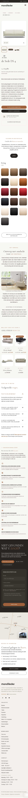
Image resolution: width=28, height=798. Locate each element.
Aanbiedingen (4, 721)
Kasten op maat (5, 741)
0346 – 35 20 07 (23, 1)
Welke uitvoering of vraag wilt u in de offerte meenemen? (14, 590)
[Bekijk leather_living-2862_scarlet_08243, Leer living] (23, 192)
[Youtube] (9, 698)
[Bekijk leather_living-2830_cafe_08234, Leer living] (14, 202)
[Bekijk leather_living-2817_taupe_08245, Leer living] (23, 202)
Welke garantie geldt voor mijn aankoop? (9, 408)
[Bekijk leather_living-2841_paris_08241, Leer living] (5, 202)
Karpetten (3, 714)
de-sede (17, 12)
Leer (14, 155)
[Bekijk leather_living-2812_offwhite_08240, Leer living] (5, 212)
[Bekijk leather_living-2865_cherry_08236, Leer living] (5, 192)
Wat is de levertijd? (8, 394)
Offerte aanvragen (5, 748)
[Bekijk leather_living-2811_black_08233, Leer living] (14, 212)
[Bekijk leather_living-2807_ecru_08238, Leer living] (23, 212)
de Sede (15, 79)
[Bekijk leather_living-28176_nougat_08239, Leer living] (5, 172)
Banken (3, 705)
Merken (3, 726)
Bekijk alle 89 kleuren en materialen (14, 235)
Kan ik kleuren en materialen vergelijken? (10, 421)
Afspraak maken (5, 772)
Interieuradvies (4, 736)
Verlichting (3, 717)
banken (11, 12)
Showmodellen (4, 724)
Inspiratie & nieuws (5, 746)
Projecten (3, 743)
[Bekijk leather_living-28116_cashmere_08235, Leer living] (14, 172)
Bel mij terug (19, 561)
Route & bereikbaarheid (6, 770)
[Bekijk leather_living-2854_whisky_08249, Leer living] (14, 192)
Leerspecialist (4, 750)
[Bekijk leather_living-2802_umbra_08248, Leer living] (5, 222)
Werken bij (3, 753)
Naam (4, 575)
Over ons (3, 734)
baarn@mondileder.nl (6, 768)
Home (4, 12)
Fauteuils (3, 712)
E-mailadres (6, 582)
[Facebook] (6, 698)
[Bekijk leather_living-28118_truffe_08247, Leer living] (23, 172)
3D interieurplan (5, 739)
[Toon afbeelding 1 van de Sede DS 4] (4, 49)
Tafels (2, 710)
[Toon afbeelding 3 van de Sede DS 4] (17, 49)
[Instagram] (2, 698)
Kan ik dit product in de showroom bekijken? (10, 414)
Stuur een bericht (7, 564)
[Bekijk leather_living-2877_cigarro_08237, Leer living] (5, 182)
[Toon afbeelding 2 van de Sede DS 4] (11, 49)
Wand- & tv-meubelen (6, 719)
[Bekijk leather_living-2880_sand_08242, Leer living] (14, 182)
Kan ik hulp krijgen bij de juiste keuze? (10, 427)
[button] (25, 5)
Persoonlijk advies (8, 561)
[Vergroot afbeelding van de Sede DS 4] (23, 42)
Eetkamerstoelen (5, 707)
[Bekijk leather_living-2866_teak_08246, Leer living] (23, 182)
